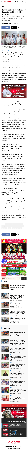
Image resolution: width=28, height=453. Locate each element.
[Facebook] (15, 2)
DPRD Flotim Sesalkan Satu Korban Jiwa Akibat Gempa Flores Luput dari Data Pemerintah (17, 374)
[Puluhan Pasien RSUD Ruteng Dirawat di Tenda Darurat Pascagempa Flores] (5, 319)
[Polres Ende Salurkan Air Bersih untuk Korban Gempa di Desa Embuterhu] (5, 390)
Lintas (3, 7)
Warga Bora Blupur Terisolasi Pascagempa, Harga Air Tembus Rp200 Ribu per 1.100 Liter (18, 312)
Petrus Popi (7, 23)
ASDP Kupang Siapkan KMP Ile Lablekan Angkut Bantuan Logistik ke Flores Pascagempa (18, 358)
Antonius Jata (12, 393)
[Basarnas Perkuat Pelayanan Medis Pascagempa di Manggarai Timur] (5, 305)
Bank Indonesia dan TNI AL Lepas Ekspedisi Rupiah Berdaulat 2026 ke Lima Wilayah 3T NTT (17, 297)
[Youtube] (22, 2)
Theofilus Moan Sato (17, 228)
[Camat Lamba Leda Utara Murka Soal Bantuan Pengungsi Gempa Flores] (5, 382)
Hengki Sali (4, 226)
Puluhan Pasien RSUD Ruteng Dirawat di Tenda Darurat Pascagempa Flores (17, 320)
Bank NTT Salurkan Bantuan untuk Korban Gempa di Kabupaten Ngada (17, 365)
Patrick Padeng (12, 300)
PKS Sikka (4, 228)
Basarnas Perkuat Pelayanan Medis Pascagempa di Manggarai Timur (17, 305)
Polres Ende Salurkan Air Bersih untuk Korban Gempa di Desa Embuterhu (18, 390)
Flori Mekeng (8, 224)
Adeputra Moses (12, 307)
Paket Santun (11, 226)
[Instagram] (18, 2)
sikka (9, 228)
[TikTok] (20, 2)
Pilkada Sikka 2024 (20, 226)
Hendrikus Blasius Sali (17, 224)
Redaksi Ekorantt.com (13, 377)
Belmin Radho (12, 290)
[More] (18, 27)
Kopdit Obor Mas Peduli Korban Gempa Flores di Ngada (17, 287)
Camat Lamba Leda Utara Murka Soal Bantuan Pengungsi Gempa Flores (18, 383)
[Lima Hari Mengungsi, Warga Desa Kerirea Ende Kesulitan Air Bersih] (5, 398)
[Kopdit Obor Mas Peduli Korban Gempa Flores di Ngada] (5, 286)
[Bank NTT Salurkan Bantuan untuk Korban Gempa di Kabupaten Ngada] (5, 365)
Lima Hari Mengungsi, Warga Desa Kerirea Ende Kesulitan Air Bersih (17, 398)
